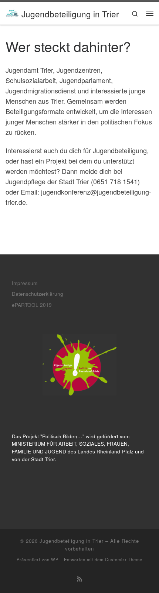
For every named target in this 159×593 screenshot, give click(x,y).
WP (54, 559)
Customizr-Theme (123, 559)
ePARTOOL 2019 (32, 304)
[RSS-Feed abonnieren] (79, 578)
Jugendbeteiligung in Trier (72, 540)
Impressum (24, 283)
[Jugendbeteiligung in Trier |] (12, 12)
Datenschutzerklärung (37, 293)
